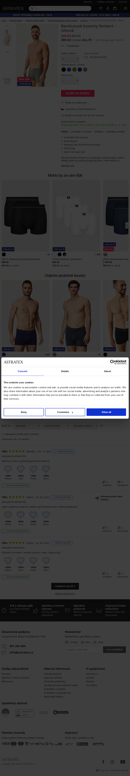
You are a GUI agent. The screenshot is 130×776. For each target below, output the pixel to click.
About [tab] (107, 371)
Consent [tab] (22, 371)
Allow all (106, 412)
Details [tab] (65, 371)
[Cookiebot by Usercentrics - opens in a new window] (112, 362)
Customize (63, 412)
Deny (24, 412)
